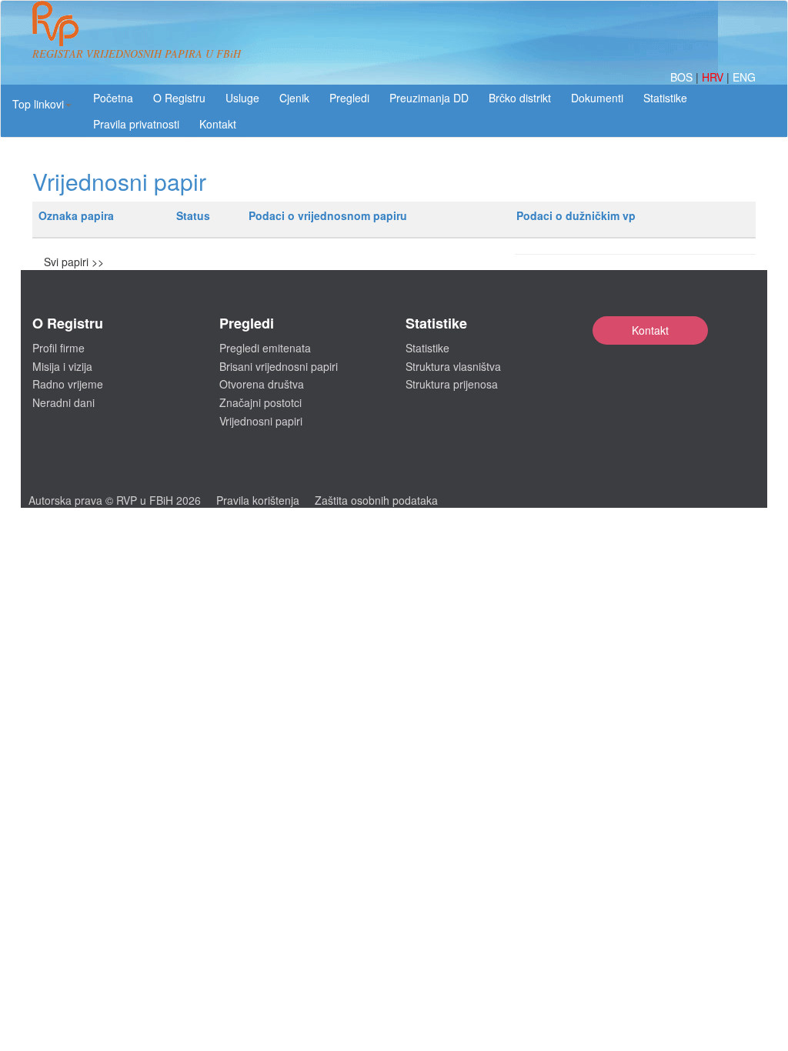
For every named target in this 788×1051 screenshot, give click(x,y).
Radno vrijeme (67, 384)
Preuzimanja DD (429, 97)
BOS (683, 77)
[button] (42, 104)
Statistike (665, 97)
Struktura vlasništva (453, 366)
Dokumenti (597, 97)
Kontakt (650, 330)
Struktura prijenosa (452, 384)
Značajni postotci (260, 402)
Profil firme (58, 347)
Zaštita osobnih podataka (376, 500)
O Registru (179, 97)
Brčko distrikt (520, 97)
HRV (714, 77)
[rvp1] (55, 21)
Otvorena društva (261, 384)
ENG (744, 77)
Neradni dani (63, 402)
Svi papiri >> (74, 261)
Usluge (242, 97)
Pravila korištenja (257, 500)
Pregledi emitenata (265, 347)
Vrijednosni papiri (260, 421)
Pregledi (349, 97)
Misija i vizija (62, 366)
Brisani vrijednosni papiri (278, 366)
